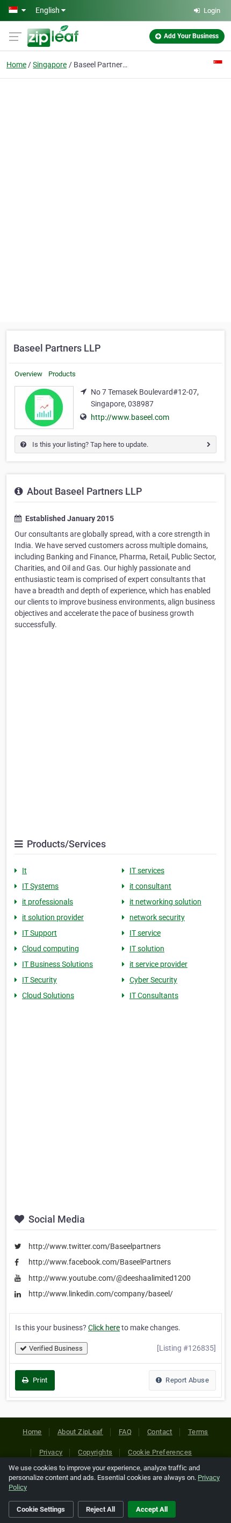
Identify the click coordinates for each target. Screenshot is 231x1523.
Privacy (51, 1452)
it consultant (150, 886)
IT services (146, 870)
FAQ (125, 1432)
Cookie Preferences (160, 1452)
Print (39, 1380)
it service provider (158, 964)
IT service (145, 933)
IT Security (39, 979)
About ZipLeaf (80, 1432)
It (24, 870)
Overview (28, 374)
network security (157, 917)
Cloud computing (50, 948)
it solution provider (53, 917)
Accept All (152, 1509)
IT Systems (40, 886)
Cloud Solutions (48, 995)
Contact (159, 1432)
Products (62, 374)
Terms (198, 1432)
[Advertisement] (115, 198)
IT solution (146, 948)
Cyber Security (153, 979)
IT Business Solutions (57, 964)
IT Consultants (153, 995)
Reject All (100, 1509)
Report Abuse (186, 1380)
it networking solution (165, 901)
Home (16, 64)
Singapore (50, 64)
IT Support (39, 933)
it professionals (47, 901)
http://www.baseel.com (130, 417)
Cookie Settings (41, 1509)
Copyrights (95, 1452)
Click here (104, 1327)
